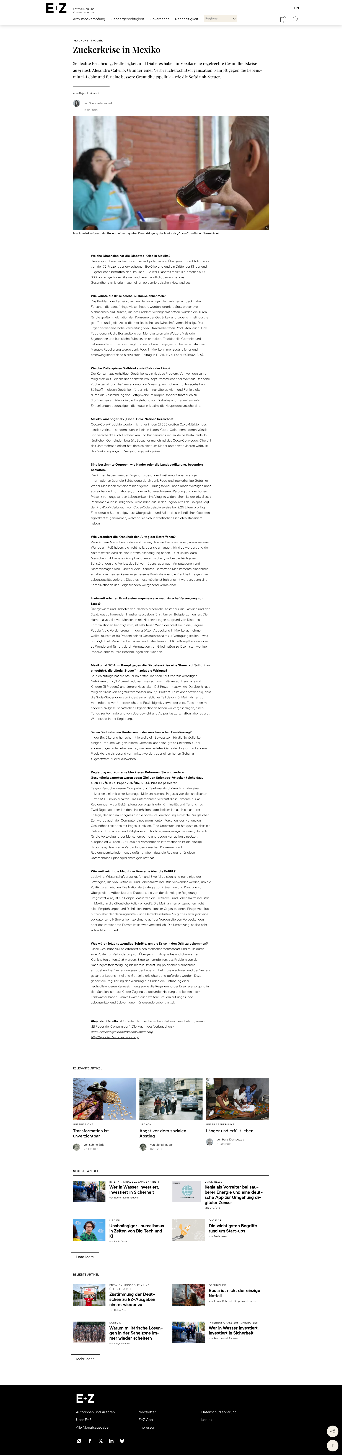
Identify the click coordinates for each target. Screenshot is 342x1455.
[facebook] (90, 1440)
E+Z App (146, 1420)
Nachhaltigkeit (186, 19)
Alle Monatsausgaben (93, 1427)
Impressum (147, 1427)
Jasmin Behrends (223, 1301)
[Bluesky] (122, 1440)
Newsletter (147, 1412)
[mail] (79, 1440)
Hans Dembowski (231, 1139)
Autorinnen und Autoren (95, 1412)
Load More (85, 1257)
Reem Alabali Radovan (126, 1197)
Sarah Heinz (220, 1236)
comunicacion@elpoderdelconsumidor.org (122, 1032)
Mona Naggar (161, 1144)
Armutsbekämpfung (89, 19)
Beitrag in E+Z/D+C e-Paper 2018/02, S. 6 (171, 355)
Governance (159, 19)
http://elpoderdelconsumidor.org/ (115, 1037)
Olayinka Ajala (121, 1343)
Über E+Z (84, 1420)
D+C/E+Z (214, 1207)
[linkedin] (111, 1440)
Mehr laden (85, 1359)
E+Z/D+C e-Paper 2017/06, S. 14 (123, 783)
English (296, 8)
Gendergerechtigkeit (127, 19)
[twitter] (100, 1440)
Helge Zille (120, 1310)
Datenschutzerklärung (219, 1412)
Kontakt (207, 1420)
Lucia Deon (120, 1241)
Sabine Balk (94, 1144)
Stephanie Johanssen (246, 1301)
